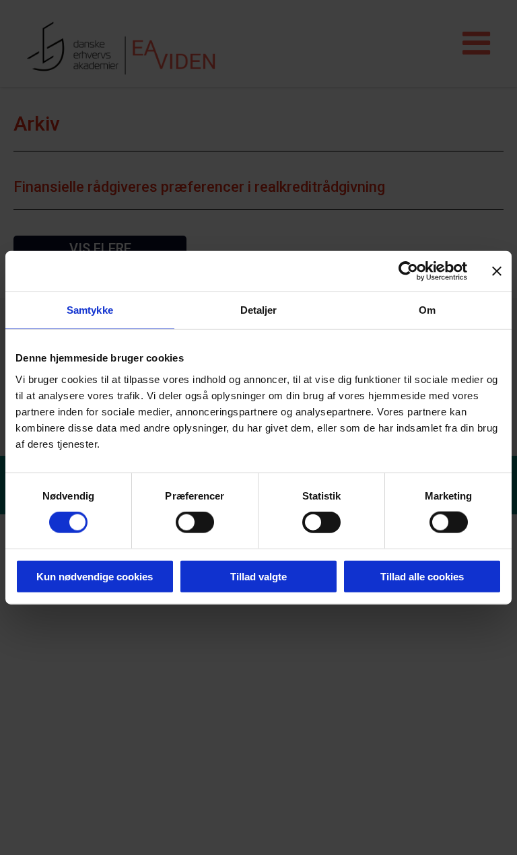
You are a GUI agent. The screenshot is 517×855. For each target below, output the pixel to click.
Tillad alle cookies (422, 576)
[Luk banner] (497, 271)
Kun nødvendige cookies (94, 576)
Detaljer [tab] (258, 310)
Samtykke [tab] (90, 310)
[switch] (195, 522)
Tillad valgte (258, 576)
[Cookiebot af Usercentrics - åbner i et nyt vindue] (408, 271)
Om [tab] (427, 310)
